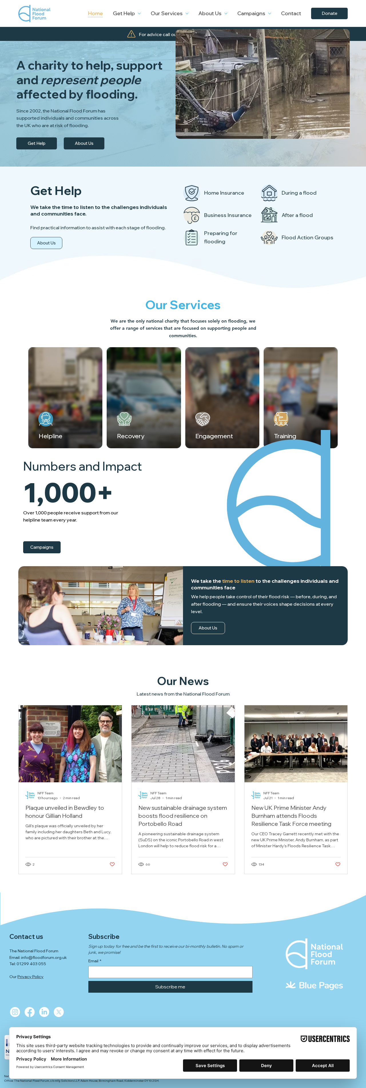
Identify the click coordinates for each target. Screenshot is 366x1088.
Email (94, 960)
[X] (59, 1012)
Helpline (50, 436)
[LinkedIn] (44, 1012)
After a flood (297, 215)
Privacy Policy (30, 976)
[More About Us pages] (225, 13)
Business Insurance (228, 215)
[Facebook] (30, 1012)
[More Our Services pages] (187, 13)
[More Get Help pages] (139, 13)
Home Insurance (224, 192)
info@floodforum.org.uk (44, 957)
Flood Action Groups (307, 237)
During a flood (299, 192)
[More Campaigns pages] (269, 13)
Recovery (130, 436)
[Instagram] (15, 1012)
